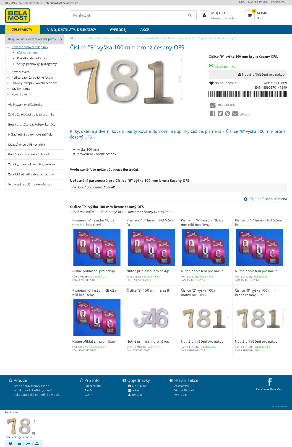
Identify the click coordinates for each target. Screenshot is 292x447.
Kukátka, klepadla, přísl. (33, 58)
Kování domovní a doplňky (150, 38)
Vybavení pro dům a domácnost (30, 184)
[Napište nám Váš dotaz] (19, 444)
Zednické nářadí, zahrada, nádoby (31, 174)
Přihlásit (216, 18)
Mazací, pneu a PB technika (26, 144)
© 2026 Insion (279, 406)
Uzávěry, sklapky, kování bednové (34, 83)
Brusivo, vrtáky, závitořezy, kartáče (31, 124)
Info (241, 2)
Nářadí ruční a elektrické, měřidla (30, 134)
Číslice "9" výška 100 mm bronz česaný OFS (214, 38)
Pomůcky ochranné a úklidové (28, 154)
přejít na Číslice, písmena (267, 199)
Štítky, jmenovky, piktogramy (37, 64)
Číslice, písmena (177, 38)
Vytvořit (230, 18)
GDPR (88, 395)
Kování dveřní (21, 72)
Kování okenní (21, 94)
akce (144, 29)
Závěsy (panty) (21, 89)
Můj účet (219, 12)
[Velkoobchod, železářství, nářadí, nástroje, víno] (71, 38)
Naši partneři (258, 2)
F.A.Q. (88, 390)
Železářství (81, 38)
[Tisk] (37, 444)
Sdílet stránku (94, 386)
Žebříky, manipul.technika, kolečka (31, 164)
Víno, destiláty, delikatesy (71, 29)
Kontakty (278, 2)
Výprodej (118, 29)
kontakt (136, 395)
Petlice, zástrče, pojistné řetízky (33, 78)
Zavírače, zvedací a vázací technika (31, 114)
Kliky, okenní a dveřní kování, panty (110, 38)
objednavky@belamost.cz (61, 3)
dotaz (135, 390)
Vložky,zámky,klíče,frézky (25, 105)
